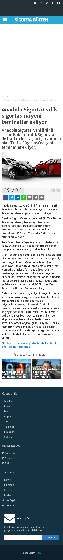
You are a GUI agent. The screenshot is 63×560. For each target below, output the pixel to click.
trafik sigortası (21, 346)
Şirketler (8, 437)
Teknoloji (9, 426)
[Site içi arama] (35, 3)
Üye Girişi (10, 505)
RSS (7, 463)
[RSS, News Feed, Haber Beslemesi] (53, 3)
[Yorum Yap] (41, 197)
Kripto (7, 416)
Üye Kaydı (10, 500)
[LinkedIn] (17, 197)
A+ (53, 190)
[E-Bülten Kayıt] (58, 3)
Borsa (7, 406)
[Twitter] (11, 197)
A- (58, 190)
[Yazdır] (35, 197)
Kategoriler (10, 393)
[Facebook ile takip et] (41, 3)
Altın (6, 421)
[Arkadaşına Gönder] (29, 197)
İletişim (8, 490)
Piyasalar (9, 432)
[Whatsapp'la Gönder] (23, 197)
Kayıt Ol (51, 537)
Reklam (8, 495)
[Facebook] (5, 197)
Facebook (10, 453)
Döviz (7, 411)
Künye (7, 480)
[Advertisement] (31, 57)
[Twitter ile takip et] (47, 3)
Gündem (8, 401)
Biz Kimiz (9, 485)
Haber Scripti (28, 553)
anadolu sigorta (26, 343)
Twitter (9, 458)
